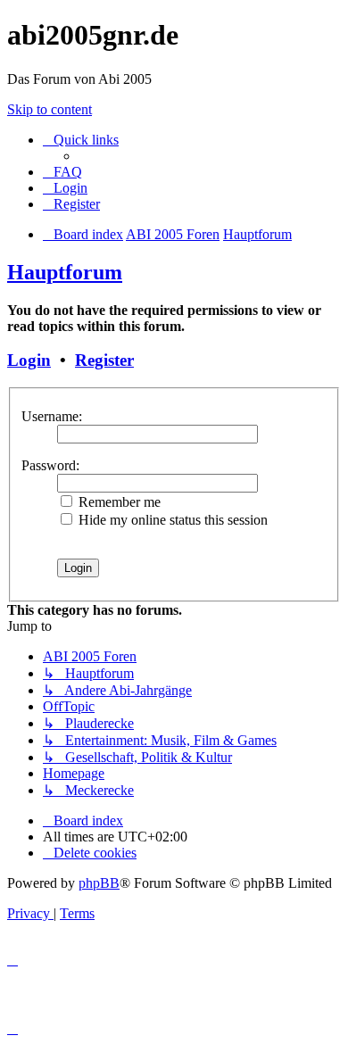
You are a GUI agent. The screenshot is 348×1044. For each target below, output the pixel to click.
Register (104, 360)
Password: (50, 465)
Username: (51, 416)
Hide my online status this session (171, 519)
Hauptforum (64, 272)
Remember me (118, 502)
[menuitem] (62, 171)
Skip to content (49, 109)
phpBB (99, 883)
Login (29, 360)
